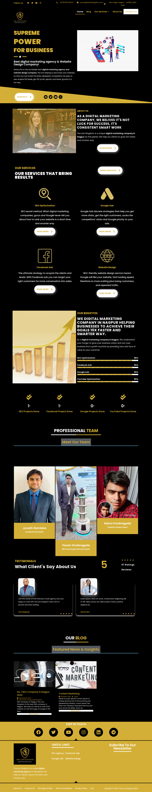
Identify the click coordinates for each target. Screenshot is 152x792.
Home (80, 11)
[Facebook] (28, 3)
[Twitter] (32, 3)
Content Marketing (69, 693)
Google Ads (57, 758)
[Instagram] (40, 3)
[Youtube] (36, 3)
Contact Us (131, 11)
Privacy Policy (81, 788)
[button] (102, 11)
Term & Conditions (64, 788)
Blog (88, 11)
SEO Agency (58, 753)
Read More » (34, 714)
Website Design (73, 758)
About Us (117, 11)
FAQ (92, 788)
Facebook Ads (72, 753)
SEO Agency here (45, 788)
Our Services (100, 11)
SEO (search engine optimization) (30, 700)
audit (76, 696)
